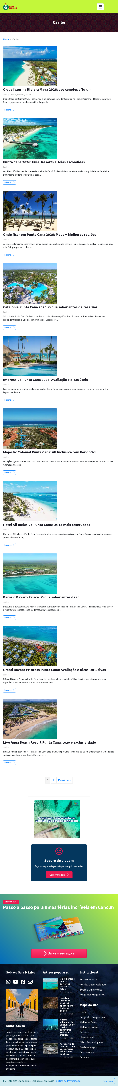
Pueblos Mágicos (89, 1047)
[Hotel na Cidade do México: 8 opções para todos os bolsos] (50, 1002)
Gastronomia (87, 1052)
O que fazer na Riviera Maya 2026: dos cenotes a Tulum (47, 89)
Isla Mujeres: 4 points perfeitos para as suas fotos (67, 984)
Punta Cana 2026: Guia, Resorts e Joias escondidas (44, 162)
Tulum (28, 94)
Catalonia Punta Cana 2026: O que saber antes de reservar (50, 307)
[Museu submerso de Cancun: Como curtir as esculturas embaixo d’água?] (50, 1024)
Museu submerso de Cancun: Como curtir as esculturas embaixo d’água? (67, 1027)
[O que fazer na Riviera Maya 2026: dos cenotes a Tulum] (30, 65)
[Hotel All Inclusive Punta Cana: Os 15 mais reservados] (30, 501)
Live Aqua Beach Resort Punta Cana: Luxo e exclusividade (49, 742)
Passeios (20, 94)
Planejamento (87, 1037)
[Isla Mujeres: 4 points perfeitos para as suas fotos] (50, 983)
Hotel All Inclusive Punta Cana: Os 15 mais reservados (46, 524)
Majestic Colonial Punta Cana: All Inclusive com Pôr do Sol (49, 452)
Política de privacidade (93, 985)
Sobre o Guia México (91, 990)
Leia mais (8, 110)
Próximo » (64, 780)
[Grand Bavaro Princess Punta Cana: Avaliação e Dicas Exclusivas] (30, 646)
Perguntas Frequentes (92, 995)
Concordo (108, 1081)
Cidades (13, 94)
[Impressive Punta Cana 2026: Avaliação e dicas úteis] (30, 356)
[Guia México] (10, 6)
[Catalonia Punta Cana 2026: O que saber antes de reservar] (30, 283)
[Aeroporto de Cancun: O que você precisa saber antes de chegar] (50, 1048)
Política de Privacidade (68, 1081)
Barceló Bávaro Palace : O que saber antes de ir (41, 597)
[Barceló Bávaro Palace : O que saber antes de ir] (30, 573)
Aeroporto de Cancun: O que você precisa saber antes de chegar (67, 1049)
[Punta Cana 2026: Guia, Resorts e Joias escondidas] (30, 138)
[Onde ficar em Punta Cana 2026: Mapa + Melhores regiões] (30, 211)
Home (6, 39)
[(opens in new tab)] (59, 853)
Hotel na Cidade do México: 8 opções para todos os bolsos (66, 1004)
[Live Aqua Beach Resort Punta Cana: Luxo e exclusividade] (30, 718)
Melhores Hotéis (89, 1027)
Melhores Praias (88, 1022)
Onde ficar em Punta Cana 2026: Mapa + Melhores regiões (49, 234)
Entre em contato (89, 979)
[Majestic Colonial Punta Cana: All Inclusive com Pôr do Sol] (30, 428)
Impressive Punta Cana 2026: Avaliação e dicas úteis (45, 379)
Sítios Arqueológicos (91, 1042)
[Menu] (100, 6)
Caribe (5, 94)
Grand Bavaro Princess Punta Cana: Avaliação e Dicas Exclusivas (54, 670)
